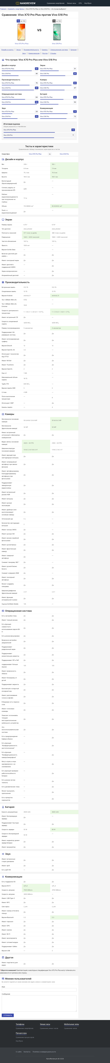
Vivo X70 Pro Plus (8, 69)
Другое (45, 53)
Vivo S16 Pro (6, 73)
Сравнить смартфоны (16, 9)
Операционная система (59, 50)
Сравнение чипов (70, 1028)
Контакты (27, 1052)
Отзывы (53, 53)
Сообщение (6, 994)
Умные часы (71, 3)
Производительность (31, 50)
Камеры (45, 50)
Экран (18, 50)
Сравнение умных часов (49, 1028)
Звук (24, 53)
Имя (3, 987)
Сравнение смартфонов (55, 3)
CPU (80, 3)
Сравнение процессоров (25, 1037)
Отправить (7, 1015)
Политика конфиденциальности (44, 1052)
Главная (3, 9)
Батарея (74, 50)
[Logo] (26, 3)
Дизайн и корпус (7, 50)
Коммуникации (34, 53)
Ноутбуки (87, 3)
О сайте (18, 1052)
